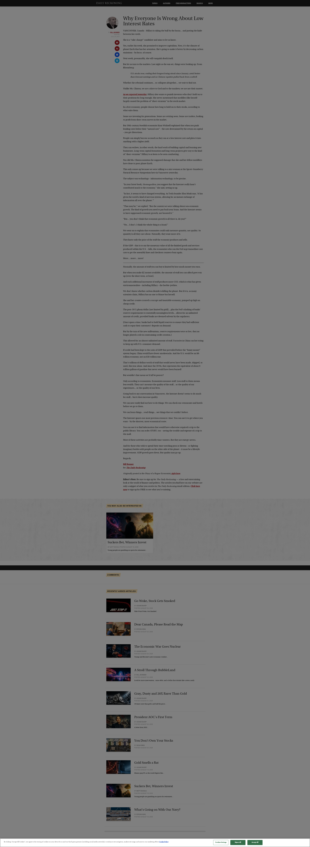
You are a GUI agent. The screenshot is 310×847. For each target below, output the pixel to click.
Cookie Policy (163, 842)
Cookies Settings (220, 842)
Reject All (238, 842)
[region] (155, 842)
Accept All (255, 842)
